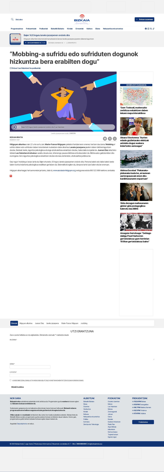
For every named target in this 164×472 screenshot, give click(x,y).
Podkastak (43, 29)
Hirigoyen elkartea (25, 323)
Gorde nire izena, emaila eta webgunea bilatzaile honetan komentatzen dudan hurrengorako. (48, 380)
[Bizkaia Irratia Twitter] (151, 28)
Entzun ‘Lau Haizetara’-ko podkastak (25, 68)
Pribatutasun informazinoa (42, 444)
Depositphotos (22, 424)
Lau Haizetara (112, 406)
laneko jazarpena (53, 323)
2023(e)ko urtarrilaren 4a (55, 43)
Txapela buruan (113, 434)
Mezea (110, 409)
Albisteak (88, 398)
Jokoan (110, 414)
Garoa (110, 417)
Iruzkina (13, 340)
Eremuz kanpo (112, 432)
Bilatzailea (19, 19)
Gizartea (86, 406)
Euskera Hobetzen (114, 422)
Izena (12, 364)
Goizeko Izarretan (113, 401)
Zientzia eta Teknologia (91, 424)
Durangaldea (141, 404)
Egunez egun (112, 437)
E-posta (13, 372)
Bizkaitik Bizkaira (57, 29)
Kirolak (70, 29)
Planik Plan (111, 424)
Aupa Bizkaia (112, 427)
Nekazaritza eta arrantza (113, 29)
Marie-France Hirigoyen (69, 323)
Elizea (97, 29)
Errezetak (79, 29)
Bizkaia (140, 401)
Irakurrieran (111, 429)
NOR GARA (15, 398)
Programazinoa (17, 29)
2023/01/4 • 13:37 (15, 140)
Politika (85, 419)
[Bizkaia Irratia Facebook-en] (146, 28)
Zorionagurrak (112, 412)
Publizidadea (143, 422)
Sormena (86, 422)
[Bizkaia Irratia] (82, 19)
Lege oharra (29, 444)
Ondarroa (140, 410)
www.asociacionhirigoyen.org (64, 170)
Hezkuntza (87, 409)
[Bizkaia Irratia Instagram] (148, 28)
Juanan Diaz (39, 323)
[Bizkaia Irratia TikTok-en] (153, 28)
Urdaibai (140, 413)
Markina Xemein (142, 407)
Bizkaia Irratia (16, 137)
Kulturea (86, 414)
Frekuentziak (31, 29)
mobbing (84, 323)
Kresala (110, 419)
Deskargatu (72, 43)
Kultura (89, 29)
